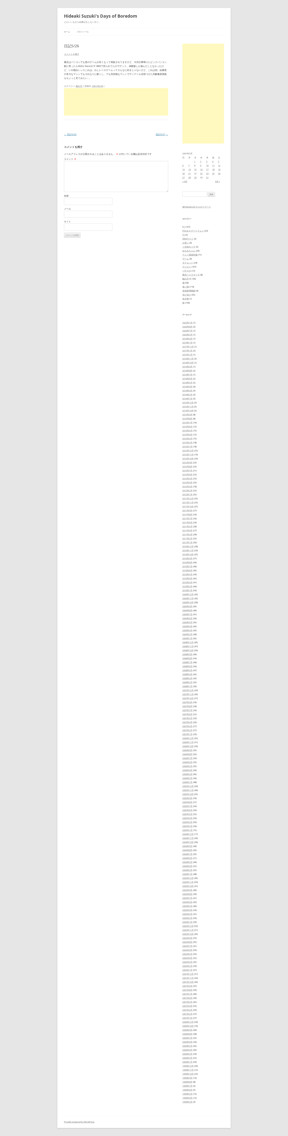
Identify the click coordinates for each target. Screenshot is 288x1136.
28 (189, 177)
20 (183, 173)
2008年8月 (187, 658)
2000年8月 (187, 1033)
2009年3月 (187, 630)
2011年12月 (188, 498)
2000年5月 (187, 1045)
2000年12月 (188, 1021)
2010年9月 (187, 558)
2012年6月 (187, 474)
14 (189, 169)
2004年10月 (188, 842)
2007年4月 (187, 722)
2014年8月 (187, 370)
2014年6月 (187, 378)
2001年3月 (187, 1009)
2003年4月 (187, 910)
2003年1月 (187, 922)
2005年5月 (187, 814)
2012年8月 (187, 466)
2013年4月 (187, 434)
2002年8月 (187, 942)
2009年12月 (188, 594)
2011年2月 (187, 538)
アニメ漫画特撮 (190, 254)
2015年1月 (187, 354)
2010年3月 (187, 582)
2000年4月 (187, 1049)
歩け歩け (186, 294)
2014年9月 (187, 366)
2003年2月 (187, 918)
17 (207, 169)
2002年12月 (188, 926)
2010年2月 (187, 586)
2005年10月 (188, 794)
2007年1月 (187, 734)
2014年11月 (188, 358)
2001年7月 (187, 993)
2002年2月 (187, 966)
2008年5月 (187, 670)
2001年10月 (188, 981)
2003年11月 (188, 882)
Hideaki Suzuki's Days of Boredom (100, 16)
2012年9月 (187, 462)
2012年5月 (187, 478)
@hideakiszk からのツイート (196, 206)
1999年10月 (188, 1073)
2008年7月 (187, 662)
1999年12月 (188, 1065)
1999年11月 (188, 1069)
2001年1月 (187, 1017)
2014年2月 (187, 394)
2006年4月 (187, 770)
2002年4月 (187, 958)
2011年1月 (187, 542)
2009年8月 (187, 610)
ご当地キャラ (188, 246)
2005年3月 (187, 822)
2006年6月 (187, 762)
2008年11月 (188, 646)
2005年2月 (187, 826)
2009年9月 (187, 606)
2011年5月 (187, 526)
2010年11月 (188, 550)
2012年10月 (188, 458)
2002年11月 (188, 930)
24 (207, 173)
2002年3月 (187, 962)
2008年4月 (187, 674)
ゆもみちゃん (188, 250)
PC (183, 226)
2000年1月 (187, 1061)
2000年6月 (187, 1041)
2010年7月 (187, 566)
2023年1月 (187, 322)
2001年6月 (187, 997)
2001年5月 (187, 1001)
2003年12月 (188, 878)
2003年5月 (187, 906)
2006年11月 (188, 742)
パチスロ (186, 270)
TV (183, 234)
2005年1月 (187, 830)
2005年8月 (187, 802)
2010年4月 (187, 578)
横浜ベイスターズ (191, 274)
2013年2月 (187, 442)
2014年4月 (187, 386)
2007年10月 (188, 698)
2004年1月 (187, 874)
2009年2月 (187, 634)
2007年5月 (187, 718)
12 (219, 165)
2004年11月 (188, 838)
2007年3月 (187, 726)
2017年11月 (188, 346)
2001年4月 (187, 1005)
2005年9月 (187, 798)
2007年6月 (187, 714)
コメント (70, 159)
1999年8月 (187, 1081)
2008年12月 (188, 642)
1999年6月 (187, 1089)
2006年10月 (188, 746)
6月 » (217, 181)
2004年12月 (188, 834)
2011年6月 (187, 522)
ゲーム (185, 258)
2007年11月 (188, 694)
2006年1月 (187, 782)
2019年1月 (187, 342)
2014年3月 (187, 390)
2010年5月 (187, 574)
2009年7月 (187, 614)
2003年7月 (187, 898)
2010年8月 (187, 562)
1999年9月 (187, 1077)
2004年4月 (187, 866)
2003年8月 (187, 894)
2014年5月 (187, 382)
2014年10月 (188, 362)
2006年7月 (187, 758)
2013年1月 (187, 446)
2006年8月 (187, 754)
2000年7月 (187, 1037)
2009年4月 (187, 626)
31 (207, 177)
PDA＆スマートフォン (193, 230)
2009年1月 (187, 638)
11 (213, 165)
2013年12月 (188, 402)
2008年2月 (187, 682)
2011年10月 (188, 506)
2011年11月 (188, 502)
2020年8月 (187, 326)
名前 (66, 195)
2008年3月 (187, 678)
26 (219, 173)
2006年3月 (187, 774)
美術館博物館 (188, 290)
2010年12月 (188, 546)
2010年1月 (187, 590)
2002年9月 (187, 938)
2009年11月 (188, 598)
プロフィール (83, 31)
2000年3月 (187, 1053)
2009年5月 (187, 622)
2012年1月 (187, 494)
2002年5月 (187, 954)
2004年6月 (187, 858)
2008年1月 (187, 686)
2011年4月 (187, 530)
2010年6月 (187, 570)
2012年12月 (188, 450)
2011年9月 (187, 510)
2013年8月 (187, 418)
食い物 (185, 286)
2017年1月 (187, 350)
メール (67, 208)
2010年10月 (188, 554)
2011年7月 (187, 518)
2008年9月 (187, 654)
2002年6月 (187, 950)
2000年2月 (187, 1057)
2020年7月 (187, 330)
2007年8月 (187, 706)
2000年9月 (187, 1029)
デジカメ (186, 266)
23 (201, 173)
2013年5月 (187, 430)
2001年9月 (187, 985)
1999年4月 (187, 1097)
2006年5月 (187, 766)
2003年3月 (187, 914)
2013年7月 (187, 422)
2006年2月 (187, 778)
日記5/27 (162, 134)
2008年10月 (188, 650)
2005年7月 (187, 806)
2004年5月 (187, 862)
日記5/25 (70, 134)
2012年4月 (187, 482)
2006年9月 (187, 750)
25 (213, 173)
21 (189, 173)
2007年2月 (187, 730)
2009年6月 (187, 618)
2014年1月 (187, 398)
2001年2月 (187, 1013)
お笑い (185, 242)
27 (183, 177)
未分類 (185, 298)
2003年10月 (188, 886)
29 (195, 177)
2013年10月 (188, 410)
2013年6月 (187, 426)
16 (201, 169)
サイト (67, 221)
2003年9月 (187, 890)
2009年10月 (188, 602)
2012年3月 (187, 486)
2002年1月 (187, 970)
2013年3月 (187, 438)
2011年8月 (187, 514)
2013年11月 (188, 406)
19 (219, 169)
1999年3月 (187, 1101)
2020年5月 (187, 334)
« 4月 (184, 181)
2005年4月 (187, 818)
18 (213, 169)
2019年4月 (187, 338)
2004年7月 (187, 854)
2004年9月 (187, 846)
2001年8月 (187, 989)
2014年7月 (187, 374)
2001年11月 (188, 977)
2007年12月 (188, 690)
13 (183, 169)
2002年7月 (187, 946)
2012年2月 (187, 490)
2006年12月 (188, 738)
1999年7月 (187, 1085)
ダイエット (187, 262)
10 (207, 165)
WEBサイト (187, 238)
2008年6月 (187, 666)
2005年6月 (187, 810)
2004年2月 (187, 870)
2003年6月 (187, 902)
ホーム (67, 31)
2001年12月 (188, 974)
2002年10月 (188, 934)
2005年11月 (188, 790)
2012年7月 (187, 470)
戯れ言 (79, 86)
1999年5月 (187, 1093)
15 (195, 169)
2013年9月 (187, 414)
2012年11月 (188, 454)
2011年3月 (187, 534)
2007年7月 (187, 710)
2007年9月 (187, 702)
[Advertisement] (116, 102)
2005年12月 (188, 786)
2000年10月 (188, 1025)
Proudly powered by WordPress (79, 1122)
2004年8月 (187, 850)
